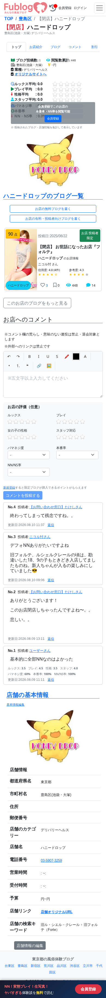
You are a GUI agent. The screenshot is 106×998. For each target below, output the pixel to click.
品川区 (62, 965)
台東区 (9, 965)
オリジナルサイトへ (30, 74)
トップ (16, 47)
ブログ (55, 47)
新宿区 (35, 965)
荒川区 (49, 965)
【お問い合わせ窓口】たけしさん (55, 507)
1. (18, 365)
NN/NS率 (14, 465)
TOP (8, 18)
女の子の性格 (17, 430)
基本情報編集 (15, 704)
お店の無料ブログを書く (53, 208)
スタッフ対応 (66, 430)
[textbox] (53, 384)
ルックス (14, 415)
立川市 (88, 965)
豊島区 (25, 18)
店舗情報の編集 (30, 945)
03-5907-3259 (51, 861)
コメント (75, 47)
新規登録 (9, 487)
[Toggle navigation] (99, 7)
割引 (94, 47)
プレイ (61, 415)
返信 (51, 525)
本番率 (61, 447)
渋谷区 (75, 965)
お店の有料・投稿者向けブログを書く (53, 218)
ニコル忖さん (40, 537)
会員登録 (64, 8)
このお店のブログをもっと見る (37, 303)
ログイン (80, 8)
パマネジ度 (16, 447)
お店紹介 (35, 47)
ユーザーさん (40, 651)
